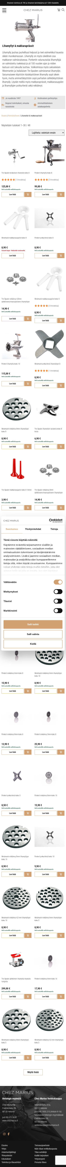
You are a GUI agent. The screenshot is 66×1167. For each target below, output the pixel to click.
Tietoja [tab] (54, 529)
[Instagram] (4, 1134)
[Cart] (58, 10)
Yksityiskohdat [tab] (33, 529)
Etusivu (4, 116)
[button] (4, 10)
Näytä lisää (33, 1072)
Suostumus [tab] (12, 529)
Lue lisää (12, 194)
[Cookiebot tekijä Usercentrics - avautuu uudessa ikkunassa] (49, 521)
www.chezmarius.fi (10, 1120)
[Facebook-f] (8, 1134)
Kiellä (33, 644)
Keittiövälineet (13, 116)
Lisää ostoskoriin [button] (27, 194)
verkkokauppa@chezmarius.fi (47, 1125)
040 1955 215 (44, 1111)
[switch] (58, 591)
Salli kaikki (33, 624)
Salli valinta (33, 634)
